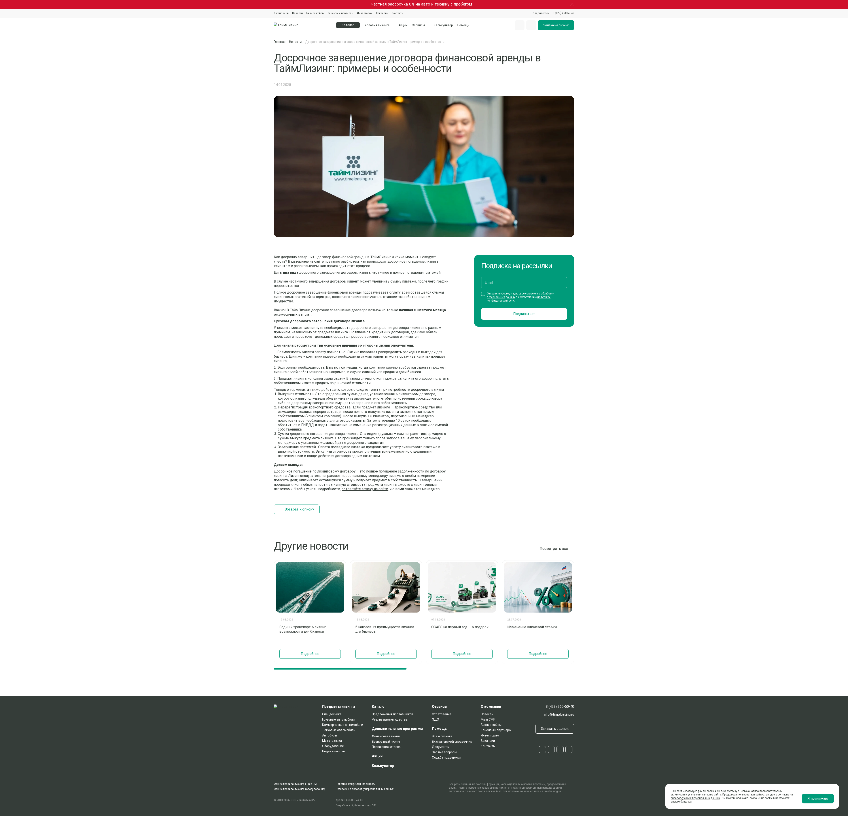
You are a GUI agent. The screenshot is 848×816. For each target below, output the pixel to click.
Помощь (463, 25)
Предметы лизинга (338, 706)
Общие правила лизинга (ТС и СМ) (296, 784)
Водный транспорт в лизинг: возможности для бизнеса (302, 629)
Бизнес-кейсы (315, 13)
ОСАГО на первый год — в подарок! (460, 627)
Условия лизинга (377, 25)
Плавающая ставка (386, 747)
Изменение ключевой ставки (532, 627)
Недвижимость (333, 751)
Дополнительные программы (397, 729)
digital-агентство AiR (363, 805)
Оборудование (333, 746)
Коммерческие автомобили (342, 725)
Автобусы (329, 735)
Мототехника (332, 740)
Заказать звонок (555, 729)
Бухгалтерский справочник (452, 741)
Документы (440, 747)
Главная (280, 42)
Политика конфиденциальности (355, 784)
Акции (402, 25)
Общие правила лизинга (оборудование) (299, 789)
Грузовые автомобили (338, 719)
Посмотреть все (554, 549)
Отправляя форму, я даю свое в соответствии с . (520, 297)
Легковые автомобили (338, 730)
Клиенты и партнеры (341, 13)
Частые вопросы (444, 752)
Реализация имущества (389, 719)
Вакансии (382, 13)
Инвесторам (365, 13)
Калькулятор (443, 25)
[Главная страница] (296, 25)
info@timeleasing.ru (559, 714)
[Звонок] (531, 25)
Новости (297, 13)
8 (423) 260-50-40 (560, 706)
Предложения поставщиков (392, 714)
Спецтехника (331, 714)
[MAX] (560, 749)
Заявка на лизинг (556, 25)
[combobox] (541, 13)
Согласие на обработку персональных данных (365, 789)
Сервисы (418, 25)
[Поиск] (519, 25)
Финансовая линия (386, 736)
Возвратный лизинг (386, 741)
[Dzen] (568, 749)
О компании (281, 13)
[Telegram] (542, 749)
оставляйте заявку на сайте (365, 489)
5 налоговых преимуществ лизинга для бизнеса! (384, 629)
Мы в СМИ (488, 719)
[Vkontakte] (551, 749)
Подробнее (310, 654)
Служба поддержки (446, 757)
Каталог (379, 706)
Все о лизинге (442, 736)
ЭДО (435, 719)
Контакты (397, 13)
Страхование (441, 714)
